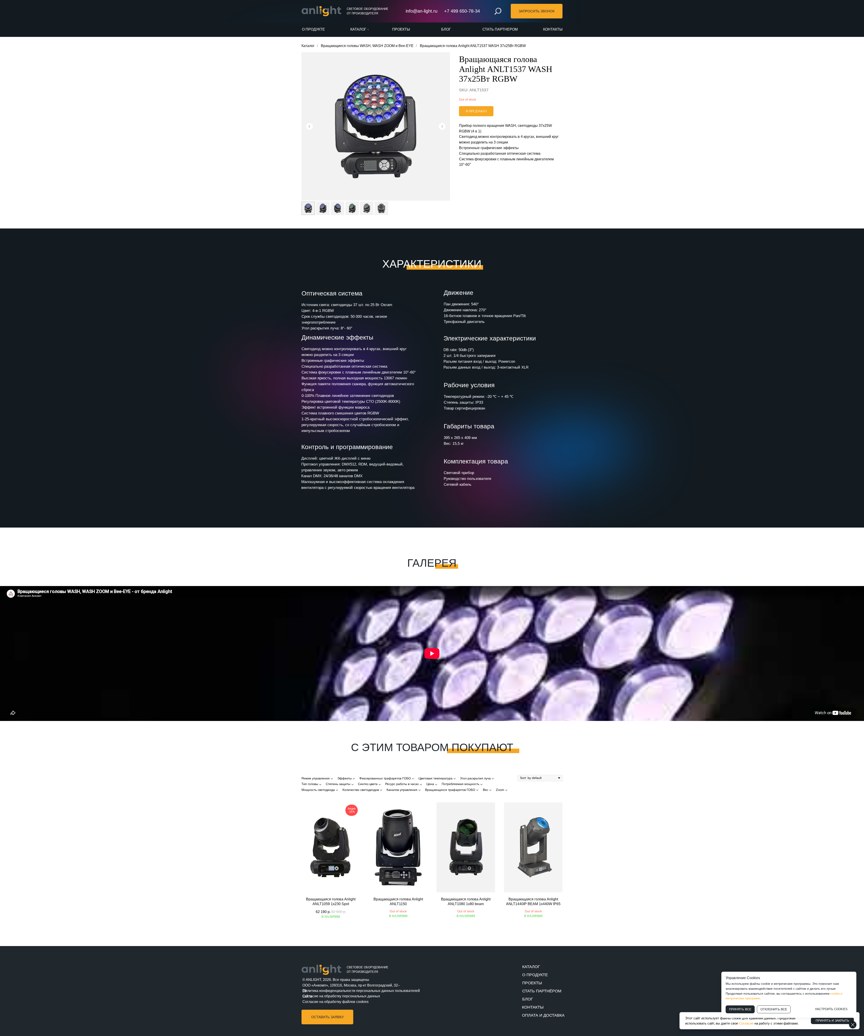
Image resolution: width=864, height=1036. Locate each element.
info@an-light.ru (421, 11)
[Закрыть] (852, 1024)
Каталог (308, 46)
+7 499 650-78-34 (462, 11)
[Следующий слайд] (442, 126)
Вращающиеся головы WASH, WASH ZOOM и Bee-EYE (367, 46)
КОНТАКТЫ (533, 1007)
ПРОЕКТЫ (532, 983)
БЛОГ (527, 999)
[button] (536, 11)
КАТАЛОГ (531, 966)
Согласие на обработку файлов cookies (335, 1002)
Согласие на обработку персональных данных (341, 996)
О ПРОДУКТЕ (535, 975)
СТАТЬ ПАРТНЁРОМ (541, 991)
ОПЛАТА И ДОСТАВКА (543, 1015)
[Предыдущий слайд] (309, 126)
